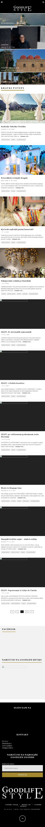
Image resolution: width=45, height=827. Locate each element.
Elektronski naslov (8, 764)
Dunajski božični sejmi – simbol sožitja (19, 539)
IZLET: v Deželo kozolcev (12, 383)
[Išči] (43, 2)
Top (43, 825)
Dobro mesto (5, 552)
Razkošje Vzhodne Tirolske (13, 127)
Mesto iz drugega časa (11, 488)
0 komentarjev (21, 139)
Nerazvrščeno (16, 603)
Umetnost (26, 501)
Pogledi (25, 293)
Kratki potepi (6, 139)
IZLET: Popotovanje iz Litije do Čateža (19, 590)
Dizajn (4, 293)
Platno (13, 501)
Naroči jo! (26, 804)
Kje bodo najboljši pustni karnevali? (17, 229)
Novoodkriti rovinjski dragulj (14, 178)
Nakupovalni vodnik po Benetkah (16, 281)
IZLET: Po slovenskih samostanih (16, 332)
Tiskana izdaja (11, 804)
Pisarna (38, 804)
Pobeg (13, 139)
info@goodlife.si (7, 748)
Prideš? (23, 806)
